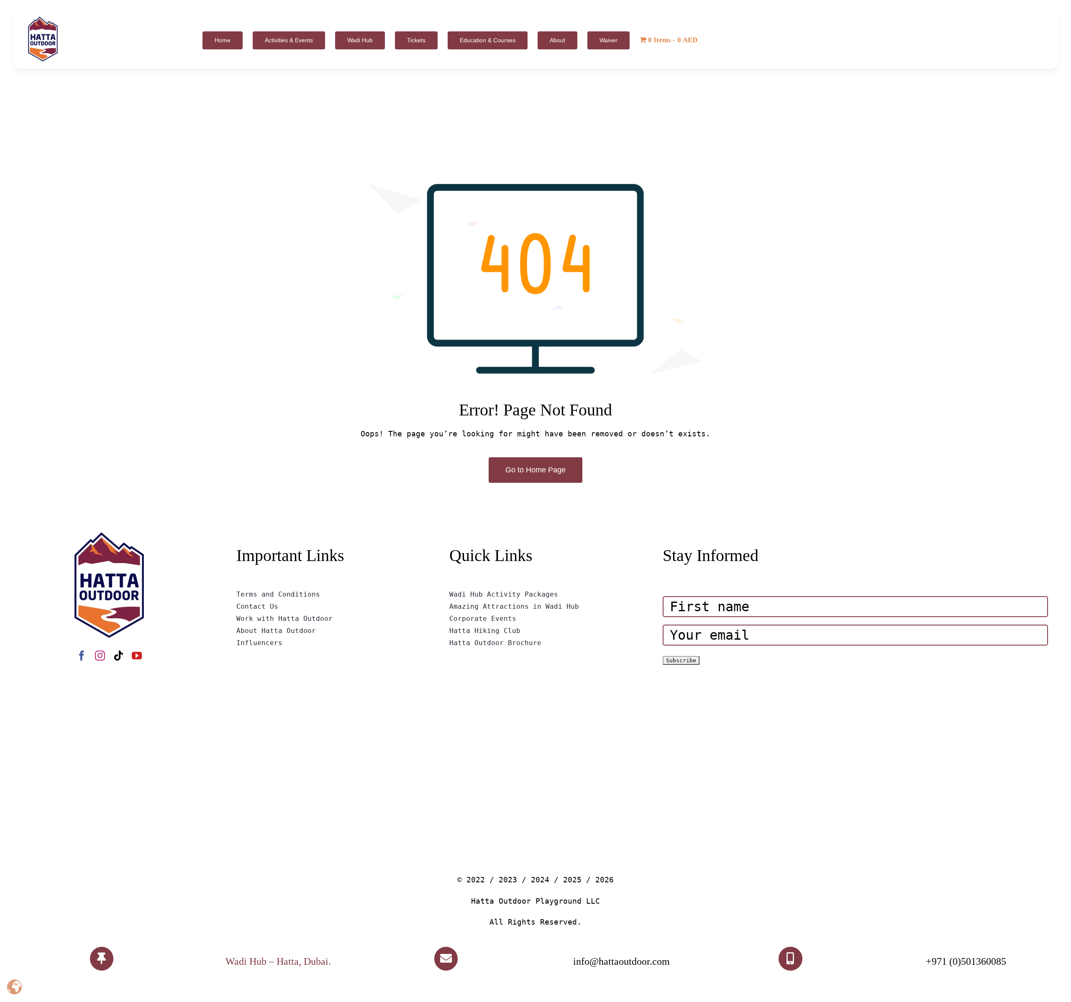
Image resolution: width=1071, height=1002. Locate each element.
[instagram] (100, 656)
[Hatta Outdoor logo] (43, 17)
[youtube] (137, 656)
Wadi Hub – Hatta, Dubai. (278, 961)
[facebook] (82, 656)
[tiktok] (118, 656)
